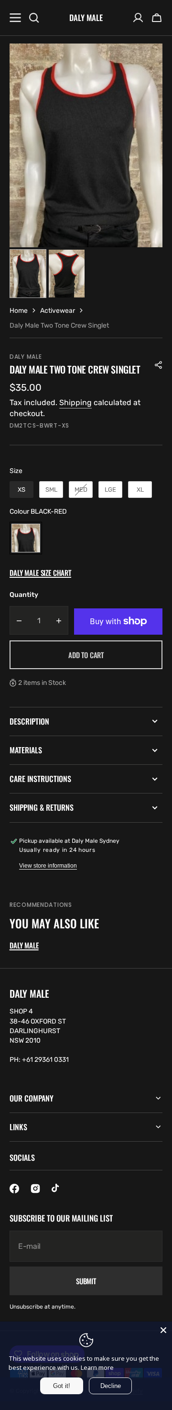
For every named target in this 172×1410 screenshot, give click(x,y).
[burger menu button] (15, 17)
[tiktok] (56, 1188)
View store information (48, 865)
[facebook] (14, 1188)
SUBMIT (86, 1281)
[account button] (138, 17)
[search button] (34, 17)
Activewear (57, 311)
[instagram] (35, 1188)
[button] (156, 17)
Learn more (97, 1367)
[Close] (163, 1330)
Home (19, 311)
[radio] (21, 489)
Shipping (75, 402)
